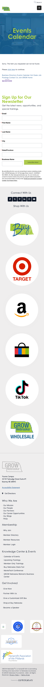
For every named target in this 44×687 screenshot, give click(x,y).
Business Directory (9, 75)
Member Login (9, 544)
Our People (8, 508)
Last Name (6, 132)
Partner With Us (10, 593)
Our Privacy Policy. (12, 180)
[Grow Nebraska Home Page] (12, 466)
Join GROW (23, 77)
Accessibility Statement (11, 488)
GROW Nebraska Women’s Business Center (19, 575)
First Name (6, 123)
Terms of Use (25, 675)
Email (4, 113)
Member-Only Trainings (13, 564)
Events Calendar (23, 75)
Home (30, 77)
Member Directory (10, 535)
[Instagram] (29, 199)
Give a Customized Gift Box (15, 598)
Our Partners (8, 511)
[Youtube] (34, 199)
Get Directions (10, 493)
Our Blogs (7, 516)
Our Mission (8, 505)
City (3, 141)
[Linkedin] (24, 199)
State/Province (7, 150)
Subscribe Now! (33, 162)
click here (11, 69)
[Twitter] (15, 199)
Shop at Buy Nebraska (12, 603)
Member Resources (11, 540)
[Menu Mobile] (39, 8)
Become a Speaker (11, 608)
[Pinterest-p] (19, 199)
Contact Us (13, 77)
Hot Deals (34, 75)
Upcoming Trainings (12, 560)
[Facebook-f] (10, 199)
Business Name (8, 159)
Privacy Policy (14, 675)
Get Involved (9, 583)
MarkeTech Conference (13, 571)
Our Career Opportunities (14, 513)
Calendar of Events (12, 557)
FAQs (5, 519)
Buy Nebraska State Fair (14, 567)
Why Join (7, 530)
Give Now (7, 589)
